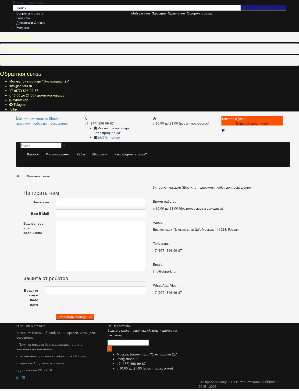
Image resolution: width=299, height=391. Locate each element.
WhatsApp (20, 99)
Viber (13, 109)
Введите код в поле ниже (31, 297)
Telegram (20, 104)
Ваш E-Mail (40, 213)
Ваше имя (41, 202)
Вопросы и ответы (30, 13)
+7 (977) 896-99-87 (23, 90)
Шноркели (99, 154)
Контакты (23, 27)
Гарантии (23, 17)
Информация (18, 36)
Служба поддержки (24, 48)
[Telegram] (25, 377)
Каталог (33, 154)
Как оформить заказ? (130, 154)
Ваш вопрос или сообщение (33, 228)
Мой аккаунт (17, 60)
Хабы (81, 154)
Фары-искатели (58, 154)
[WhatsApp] (19, 377)
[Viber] (29, 377)
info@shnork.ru (20, 85)
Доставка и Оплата (30, 22)
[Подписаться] (109, 349)
